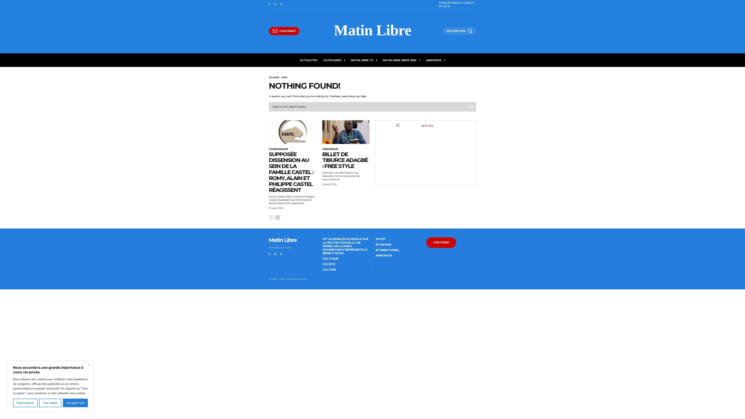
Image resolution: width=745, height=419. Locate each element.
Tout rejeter (50, 402)
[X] (281, 5)
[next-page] (277, 217)
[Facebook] (269, 5)
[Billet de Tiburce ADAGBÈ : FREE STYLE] (346, 132)
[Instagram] (275, 5)
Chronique (330, 149)
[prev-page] (271, 217)
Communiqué (278, 149)
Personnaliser (25, 402)
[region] (50, 386)
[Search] (471, 107)
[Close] (89, 364)
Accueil (274, 77)
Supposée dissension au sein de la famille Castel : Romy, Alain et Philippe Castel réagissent (291, 172)
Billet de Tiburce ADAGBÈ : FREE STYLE (345, 160)
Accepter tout (75, 402)
